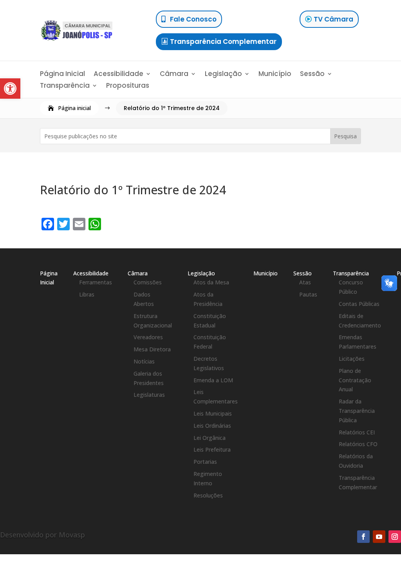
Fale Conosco (193, 19)
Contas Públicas (359, 303)
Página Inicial (62, 74)
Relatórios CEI (357, 432)
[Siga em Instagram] (394, 536)
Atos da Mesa (211, 282)
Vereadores (148, 337)
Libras (86, 294)
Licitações (352, 358)
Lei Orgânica (209, 437)
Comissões (148, 282)
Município (274, 74)
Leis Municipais (212, 413)
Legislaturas (149, 394)
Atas (305, 282)
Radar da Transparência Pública (357, 411)
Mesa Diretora (152, 349)
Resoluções (208, 495)
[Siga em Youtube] (379, 536)
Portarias (205, 461)
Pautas (308, 294)
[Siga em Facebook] (363, 536)
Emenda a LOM (213, 380)
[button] (10, 88)
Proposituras (127, 86)
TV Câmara (333, 19)
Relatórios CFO (358, 444)
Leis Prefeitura (212, 449)
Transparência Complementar (223, 41)
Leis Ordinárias (212, 425)
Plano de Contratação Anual (355, 380)
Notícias (144, 361)
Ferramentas (95, 282)
